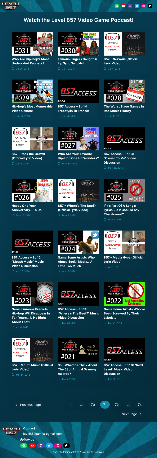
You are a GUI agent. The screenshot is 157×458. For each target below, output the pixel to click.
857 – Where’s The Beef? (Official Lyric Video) (77, 208)
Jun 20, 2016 (69, 116)
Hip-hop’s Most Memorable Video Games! (32, 108)
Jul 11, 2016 (68, 68)
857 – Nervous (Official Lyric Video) (121, 61)
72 (117, 405)
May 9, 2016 (68, 215)
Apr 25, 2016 (22, 271)
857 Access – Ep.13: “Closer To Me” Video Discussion (120, 158)
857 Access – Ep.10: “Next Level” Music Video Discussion (123, 369)
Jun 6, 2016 (22, 163)
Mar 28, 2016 (69, 323)
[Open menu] (27, 5)
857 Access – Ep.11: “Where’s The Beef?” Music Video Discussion (78, 313)
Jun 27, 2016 (23, 116)
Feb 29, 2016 (115, 379)
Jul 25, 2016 (22, 68)
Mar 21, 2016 (115, 323)
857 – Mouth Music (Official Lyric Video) (32, 367)
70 (93, 405)
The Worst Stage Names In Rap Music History (124, 108)
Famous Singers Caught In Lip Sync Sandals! (77, 61)
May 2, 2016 (114, 219)
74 (140, 405)
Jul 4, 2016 (114, 68)
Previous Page (28, 405)
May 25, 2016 (115, 167)
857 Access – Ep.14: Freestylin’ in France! (73, 108)
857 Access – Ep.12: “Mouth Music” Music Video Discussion (28, 261)
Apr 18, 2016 (68, 271)
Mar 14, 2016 (23, 374)
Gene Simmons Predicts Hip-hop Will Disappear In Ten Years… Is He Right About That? (31, 315)
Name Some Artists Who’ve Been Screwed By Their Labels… (124, 313)
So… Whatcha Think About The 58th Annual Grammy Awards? (77, 369)
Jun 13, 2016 (115, 116)
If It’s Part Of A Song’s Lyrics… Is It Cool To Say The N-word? (121, 210)
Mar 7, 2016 (68, 379)
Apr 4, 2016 (22, 327)
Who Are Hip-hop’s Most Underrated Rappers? (30, 61)
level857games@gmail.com (43, 434)
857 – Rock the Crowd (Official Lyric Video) (28, 156)
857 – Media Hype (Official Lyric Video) (123, 259)
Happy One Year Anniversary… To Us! (27, 208)
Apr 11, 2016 (114, 267)
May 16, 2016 (23, 215)
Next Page (132, 414)
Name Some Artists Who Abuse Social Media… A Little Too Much (76, 261)
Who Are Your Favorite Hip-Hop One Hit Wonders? (78, 156)
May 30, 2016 (69, 163)
